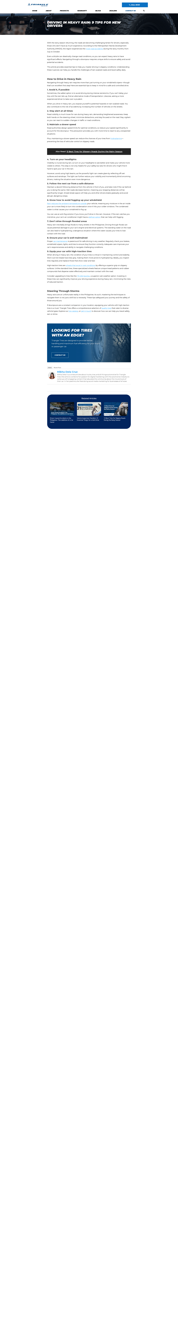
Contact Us (130, 11)
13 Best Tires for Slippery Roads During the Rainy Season (94, 151)
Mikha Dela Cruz (67, 371)
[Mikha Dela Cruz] (52, 379)
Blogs (98, 11)
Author (50, 367)
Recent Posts (57, 367)
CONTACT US (60, 355)
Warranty (82, 11)
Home (34, 11)
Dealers (113, 11)
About (48, 11)
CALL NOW (135, 5)
